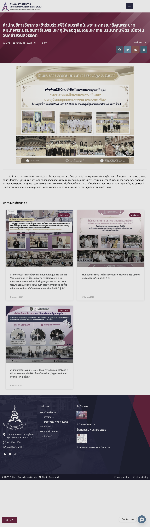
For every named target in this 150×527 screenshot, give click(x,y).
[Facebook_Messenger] (142, 519)
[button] (120, 6)
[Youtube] (10, 454)
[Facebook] (5, 454)
